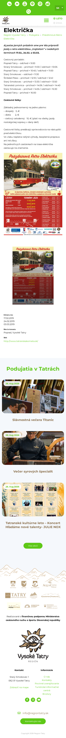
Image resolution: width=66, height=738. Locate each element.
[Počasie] (9, 4)
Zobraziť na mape (19, 687)
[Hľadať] (28, 11)
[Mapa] (47, 4)
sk (57, 8)
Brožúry (47, 694)
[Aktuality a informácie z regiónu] (32, 4)
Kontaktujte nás (33, 721)
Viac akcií (33, 545)
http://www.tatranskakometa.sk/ (21, 341)
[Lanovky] (24, 4)
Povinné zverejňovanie (47, 683)
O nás (47, 676)
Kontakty (47, 680)
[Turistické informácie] (40, 4)
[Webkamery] (17, 4)
